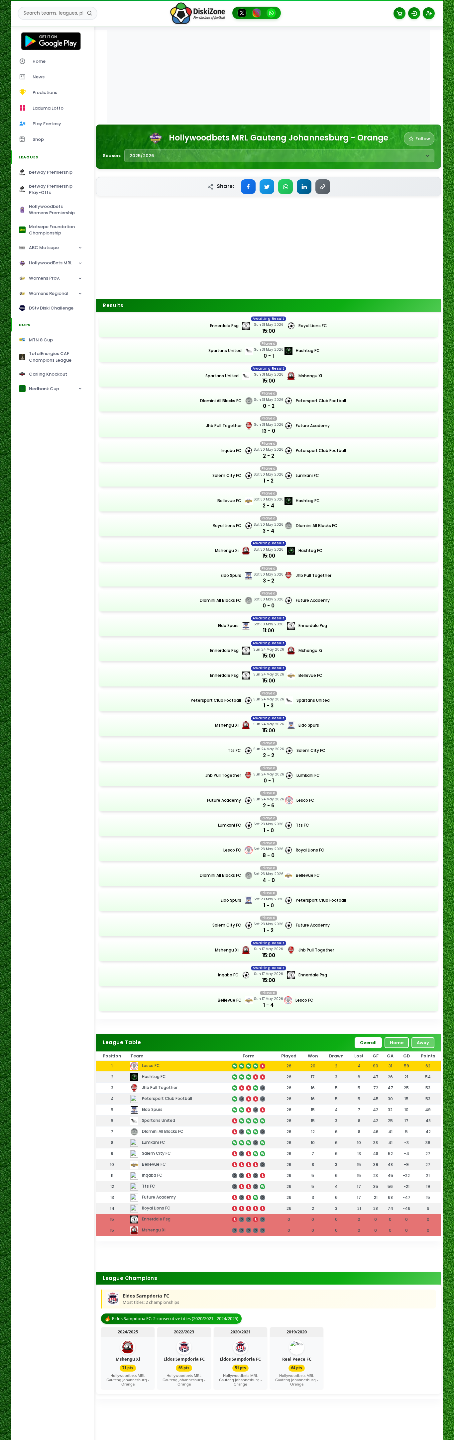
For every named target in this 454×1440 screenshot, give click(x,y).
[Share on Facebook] (248, 186)
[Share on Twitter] (267, 186)
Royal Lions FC (312, 325)
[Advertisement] (268, 76)
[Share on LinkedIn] (304, 186)
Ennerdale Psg (224, 325)
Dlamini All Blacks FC (221, 401)
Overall (368, 1042)
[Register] (429, 13)
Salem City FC (226, 475)
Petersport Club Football (321, 401)
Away (423, 1042)
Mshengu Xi (310, 376)
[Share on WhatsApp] (285, 186)
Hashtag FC (308, 350)
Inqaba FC (231, 450)
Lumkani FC (307, 475)
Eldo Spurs (231, 575)
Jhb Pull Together (224, 425)
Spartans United (225, 350)
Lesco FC (305, 800)
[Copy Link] (322, 186)
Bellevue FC (229, 500)
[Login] (414, 13)
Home (396, 1042)
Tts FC (234, 750)
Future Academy (313, 425)
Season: (112, 155)
